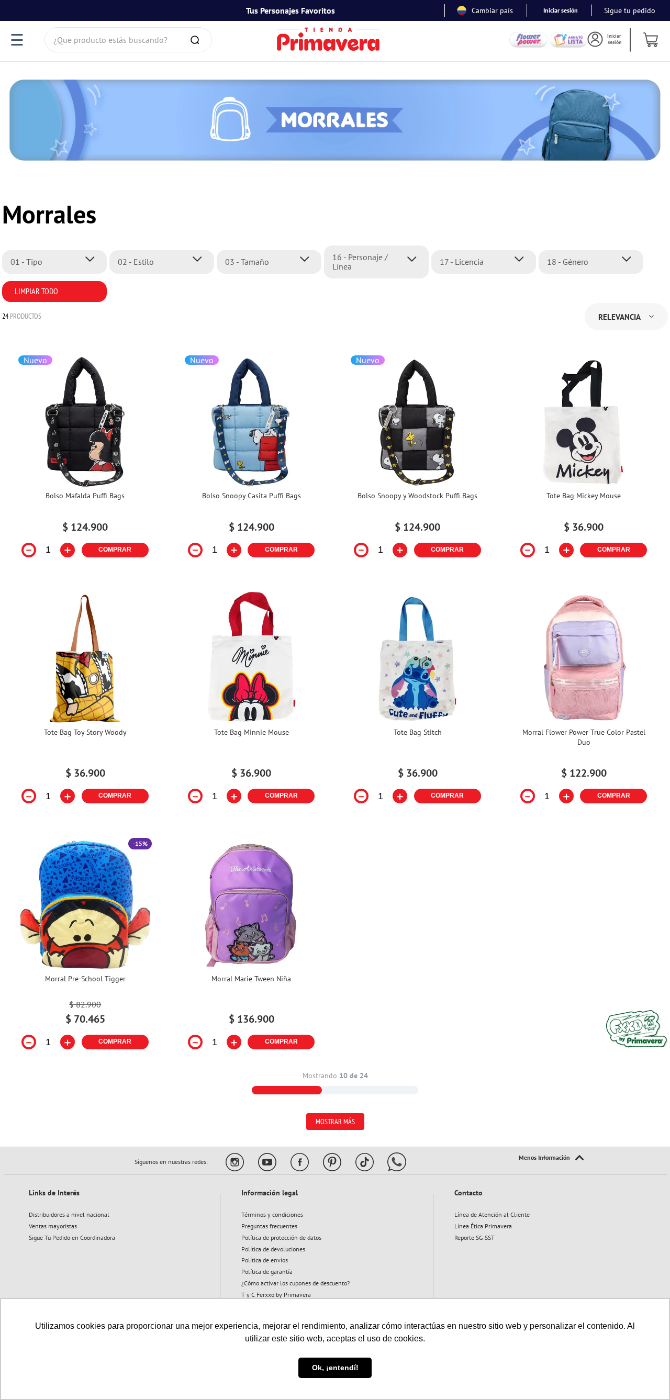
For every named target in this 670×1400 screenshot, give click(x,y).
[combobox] (128, 39)
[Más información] (551, 1158)
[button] (57, 261)
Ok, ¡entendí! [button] (335, 1367)
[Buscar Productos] (197, 40)
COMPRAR (114, 549)
